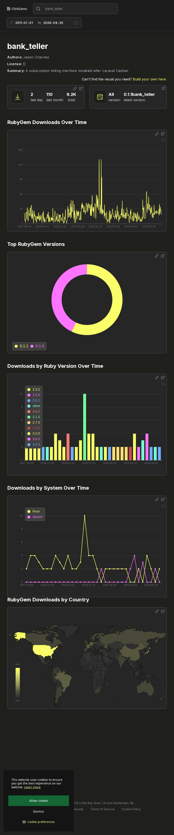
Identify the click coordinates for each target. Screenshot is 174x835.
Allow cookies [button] (38, 801)
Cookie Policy (131, 809)
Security (78, 809)
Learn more (32, 787)
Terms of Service (102, 809)
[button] (38, 822)
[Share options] (75, 89)
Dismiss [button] (38, 811)
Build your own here (149, 79)
